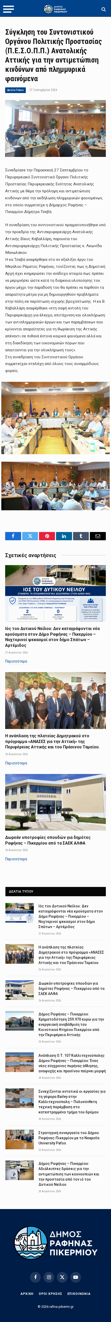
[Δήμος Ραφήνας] (55, 9)
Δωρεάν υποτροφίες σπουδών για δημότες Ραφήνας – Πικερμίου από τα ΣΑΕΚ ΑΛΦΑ (71, 988)
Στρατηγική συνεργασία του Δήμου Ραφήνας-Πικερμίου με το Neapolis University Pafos (69, 1138)
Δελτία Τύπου (15, 90)
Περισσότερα (16, 661)
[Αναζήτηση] (103, 9)
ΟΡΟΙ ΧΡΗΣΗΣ (50, 1294)
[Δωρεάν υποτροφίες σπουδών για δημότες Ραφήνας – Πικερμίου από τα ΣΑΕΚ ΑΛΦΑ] (55, 802)
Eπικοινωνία (79, 1294)
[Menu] (8, 9)
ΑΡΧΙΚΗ (27, 1294)
